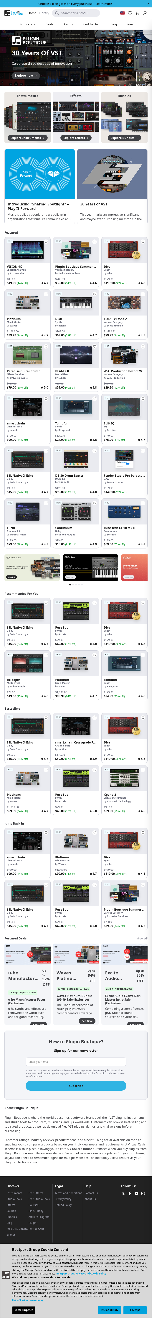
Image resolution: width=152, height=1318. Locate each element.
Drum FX (60, 478)
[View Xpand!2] (124, 778)
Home (32, 13)
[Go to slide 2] (72, 80)
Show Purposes (24, 1310)
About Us (90, 1199)
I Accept (135, 1310)
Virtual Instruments (115, 797)
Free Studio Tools (39, 1199)
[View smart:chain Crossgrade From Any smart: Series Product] (76, 726)
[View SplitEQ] (124, 407)
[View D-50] (76, 303)
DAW (106, 478)
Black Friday (36, 1211)
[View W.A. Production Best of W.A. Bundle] (124, 355)
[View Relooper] (27, 663)
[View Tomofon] (76, 407)
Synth (107, 269)
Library (44, 13)
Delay (10, 478)
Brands (11, 1234)
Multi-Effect (61, 374)
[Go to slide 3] (76, 80)
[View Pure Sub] (76, 611)
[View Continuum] (76, 511)
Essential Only (109, 1310)
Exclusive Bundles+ (69, 273)
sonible (14, 430)
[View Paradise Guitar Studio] (27, 355)
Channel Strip (14, 426)
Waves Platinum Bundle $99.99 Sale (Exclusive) (68, 975)
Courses (34, 1205)
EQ (105, 426)
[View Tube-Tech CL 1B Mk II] (124, 511)
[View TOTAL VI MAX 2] (124, 303)
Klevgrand (64, 430)
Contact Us (91, 1193)
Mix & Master (14, 322)
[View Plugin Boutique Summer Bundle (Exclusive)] (76, 250)
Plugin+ (33, 1222)
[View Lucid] (27, 511)
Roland (62, 325)
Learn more (104, 4)
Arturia (62, 634)
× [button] (148, 4)
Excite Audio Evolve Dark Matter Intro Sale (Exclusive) (116, 975)
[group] (27, 262)
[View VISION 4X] (27, 250)
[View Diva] (124, 250)
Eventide (112, 430)
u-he (109, 273)
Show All (142, 938)
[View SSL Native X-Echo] (27, 459)
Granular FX (13, 531)
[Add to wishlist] (45, 241)
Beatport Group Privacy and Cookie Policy (81, 1273)
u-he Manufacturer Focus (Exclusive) (23, 975)
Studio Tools (14, 1199)
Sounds (11, 1211)
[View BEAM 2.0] (76, 355)
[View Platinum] (27, 303)
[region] (76, 1281)
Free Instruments (17, 1228)
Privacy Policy (63, 1199)
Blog (9, 1222)
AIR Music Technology (119, 801)
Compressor (110, 531)
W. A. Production (116, 377)
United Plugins (66, 534)
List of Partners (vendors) (27, 1300)
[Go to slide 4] (80, 80)
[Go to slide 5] (83, 80)
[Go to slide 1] (68, 80)
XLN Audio (64, 482)
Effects (11, 1205)
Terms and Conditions (68, 1193)
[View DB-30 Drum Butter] (76, 459)
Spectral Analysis (16, 269)
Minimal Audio (18, 534)
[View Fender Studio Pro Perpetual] (124, 459)
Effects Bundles (15, 374)
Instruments (14, 1193)
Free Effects (36, 1193)
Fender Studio (115, 482)
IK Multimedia (115, 325)
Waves (13, 325)
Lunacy (62, 377)
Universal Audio (19, 377)
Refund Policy (63, 1205)
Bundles (12, 1217)
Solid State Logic (19, 482)
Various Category (64, 269)
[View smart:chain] (27, 407)
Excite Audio (17, 273)
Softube (111, 534)
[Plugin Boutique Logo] (13, 13)
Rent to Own (36, 1228)
